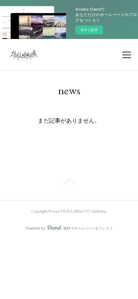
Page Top (69, 183)
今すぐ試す (89, 29)
